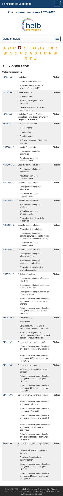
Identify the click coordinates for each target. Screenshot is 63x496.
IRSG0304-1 (8, 114)
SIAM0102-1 (8, 342)
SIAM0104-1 (8, 365)
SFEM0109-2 (8, 318)
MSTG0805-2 (8, 225)
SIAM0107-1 (8, 395)
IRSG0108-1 (8, 77)
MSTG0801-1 (8, 147)
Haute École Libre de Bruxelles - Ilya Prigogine (39, 489)
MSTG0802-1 (8, 165)
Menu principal (11, 38)
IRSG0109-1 (8, 92)
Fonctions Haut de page (16, 3)
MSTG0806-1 (8, 250)
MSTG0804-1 (8, 200)
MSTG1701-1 (8, 274)
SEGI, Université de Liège (31, 494)
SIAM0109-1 (8, 444)
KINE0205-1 (8, 124)
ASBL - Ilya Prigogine (39, 491)
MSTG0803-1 (8, 183)
